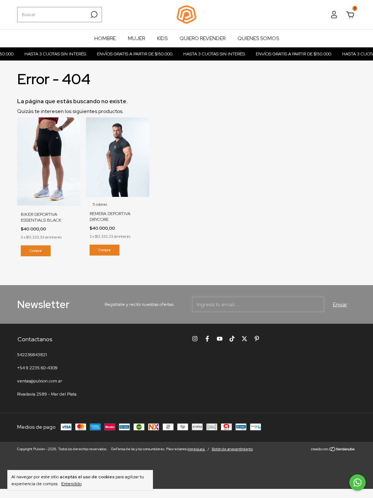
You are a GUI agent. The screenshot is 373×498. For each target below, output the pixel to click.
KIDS (162, 38)
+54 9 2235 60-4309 (37, 368)
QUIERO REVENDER (202, 38)
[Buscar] (93, 14)
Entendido (71, 484)
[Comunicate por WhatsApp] (357, 482)
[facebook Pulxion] (207, 339)
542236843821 (32, 355)
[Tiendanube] (333, 450)
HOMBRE (105, 38)
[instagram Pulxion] (195, 339)
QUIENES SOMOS (258, 38)
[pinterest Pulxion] (257, 339)
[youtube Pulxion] (220, 339)
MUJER (136, 38)
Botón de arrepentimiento (232, 449)
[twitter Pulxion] (244, 339)
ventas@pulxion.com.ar (39, 381)
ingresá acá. (196, 449)
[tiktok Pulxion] (232, 339)
